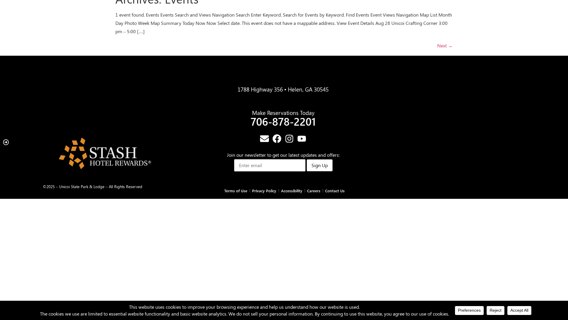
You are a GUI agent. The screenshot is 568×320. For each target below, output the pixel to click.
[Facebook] (277, 138)
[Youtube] (302, 138)
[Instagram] (289, 138)
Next (445, 45)
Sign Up (320, 165)
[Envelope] (264, 138)
